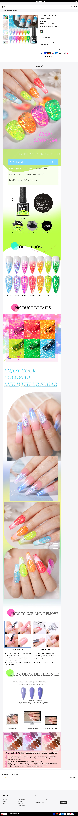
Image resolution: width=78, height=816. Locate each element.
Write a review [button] (73, 777)
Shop (29, 7)
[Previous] (11, 29)
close (3, 1)
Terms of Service (21, 805)
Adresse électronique (45, 44)
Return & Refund (21, 799)
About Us (5, 799)
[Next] (36, 29)
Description (39, 66)
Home (4, 10)
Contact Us (5, 801)
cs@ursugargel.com (7, 3)
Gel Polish (35, 7)
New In (41, 7)
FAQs (4, 803)
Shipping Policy (21, 801)
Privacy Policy (21, 803)
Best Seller (47, 7)
